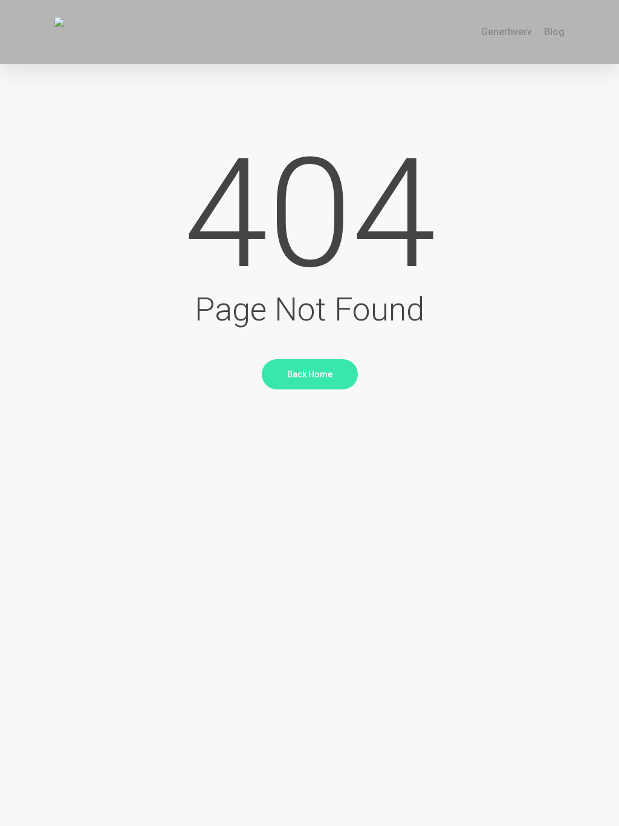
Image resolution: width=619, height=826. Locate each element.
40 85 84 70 (225, 18)
